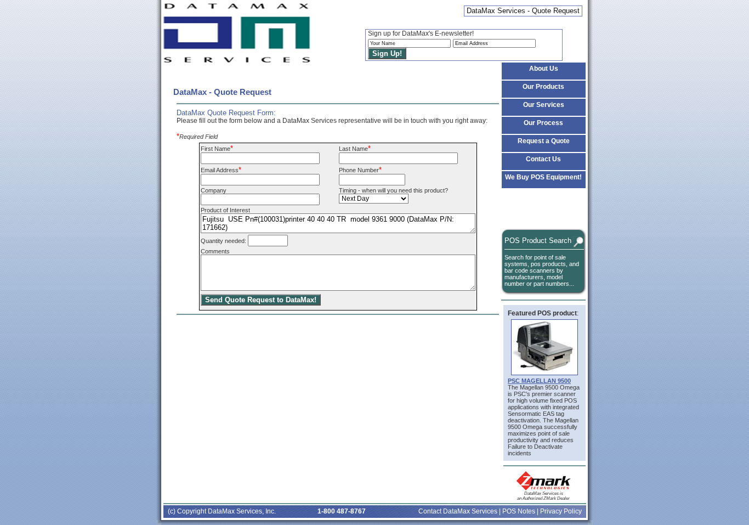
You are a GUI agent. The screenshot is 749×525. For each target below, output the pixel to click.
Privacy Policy (561, 511)
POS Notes (518, 511)
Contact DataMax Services (457, 511)
